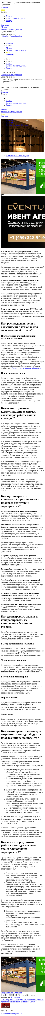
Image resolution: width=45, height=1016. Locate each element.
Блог (3, 10)
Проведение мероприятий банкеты (27, 368)
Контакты (5, 25)
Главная (4, 7)
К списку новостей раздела (17, 156)
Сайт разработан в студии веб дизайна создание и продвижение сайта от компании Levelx (22, 1000)
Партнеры (15, 997)
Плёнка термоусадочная (16, 18)
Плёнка (9, 16)
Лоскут (9, 21)
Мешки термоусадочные (11, 29)
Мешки (4, 27)
